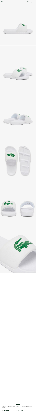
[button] (27, 1)
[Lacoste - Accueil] (2, 2)
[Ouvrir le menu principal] (34, 1)
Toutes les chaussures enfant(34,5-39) (10, 406)
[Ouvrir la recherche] (30, 1)
